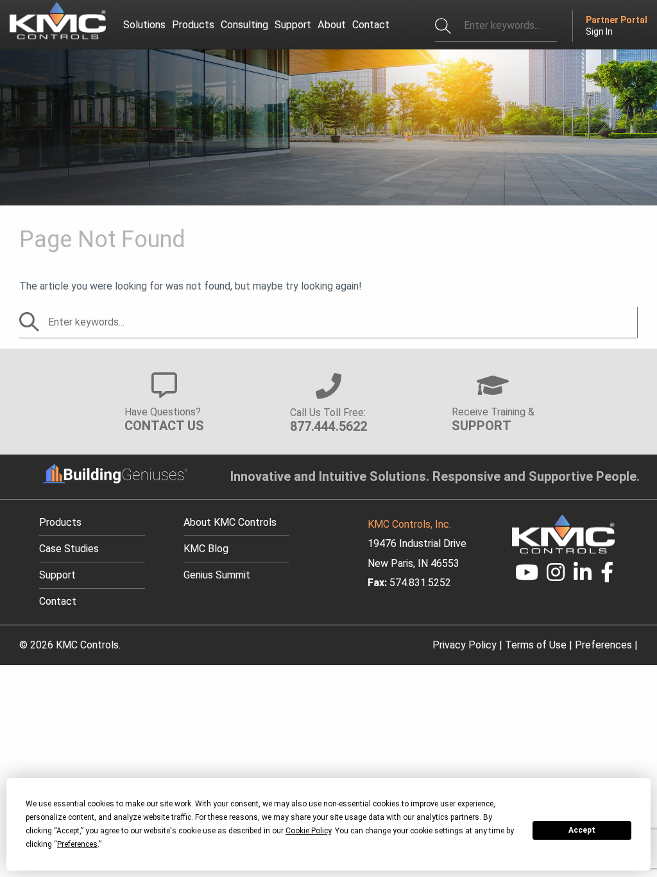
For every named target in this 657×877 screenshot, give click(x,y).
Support (57, 575)
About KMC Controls (230, 522)
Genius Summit (216, 575)
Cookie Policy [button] (308, 830)
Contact (57, 601)
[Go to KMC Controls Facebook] (607, 576)
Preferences (603, 645)
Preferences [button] (77, 844)
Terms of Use (536, 645)
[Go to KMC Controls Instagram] (556, 576)
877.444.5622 (328, 426)
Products (60, 522)
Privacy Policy (464, 645)
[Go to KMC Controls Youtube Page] (527, 576)
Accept (581, 830)
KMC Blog (205, 549)
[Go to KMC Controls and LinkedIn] (582, 576)
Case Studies (69, 549)
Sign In (599, 31)
